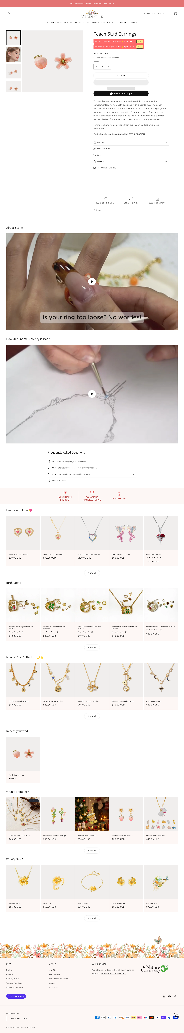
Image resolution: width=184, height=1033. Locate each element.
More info (98, 190)
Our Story (53, 970)
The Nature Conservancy (113, 973)
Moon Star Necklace (153, 701)
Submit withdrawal (14, 987)
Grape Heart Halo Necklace (53, 554)
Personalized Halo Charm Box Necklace (160, 627)
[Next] (80, 61)
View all (92, 573)
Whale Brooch (151, 903)
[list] (52, 61)
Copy (140, 41)
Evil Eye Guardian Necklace (53, 701)
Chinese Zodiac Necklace (155, 836)
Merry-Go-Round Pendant (87, 836)
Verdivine (16, 1027)
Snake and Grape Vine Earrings (54, 836)
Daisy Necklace (14, 903)
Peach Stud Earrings (16, 775)
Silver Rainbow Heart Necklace (89, 554)
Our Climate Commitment (60, 979)
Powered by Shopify (27, 1027)
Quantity (97, 62)
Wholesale (53, 987)
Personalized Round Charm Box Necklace (89, 628)
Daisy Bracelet (83, 903)
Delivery (10, 970)
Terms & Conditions (14, 983)
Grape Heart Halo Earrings (18, 554)
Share (99, 210)
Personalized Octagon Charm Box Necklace (21, 628)
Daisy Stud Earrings (119, 903)
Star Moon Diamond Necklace (123, 701)
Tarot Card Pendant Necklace (19, 836)
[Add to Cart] (177, 1016)
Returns (9, 974)
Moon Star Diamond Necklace (89, 701)
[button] (9, 13)
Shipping (97, 57)
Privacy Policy (12, 979)
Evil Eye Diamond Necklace (19, 701)
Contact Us (54, 983)
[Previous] (24, 61)
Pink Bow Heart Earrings (121, 554)
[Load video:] (92, 281)
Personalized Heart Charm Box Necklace (54, 628)
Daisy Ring (47, 903)
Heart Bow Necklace (153, 554)
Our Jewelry (54, 974)
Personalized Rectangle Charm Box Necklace (125, 628)
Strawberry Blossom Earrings (122, 836)
